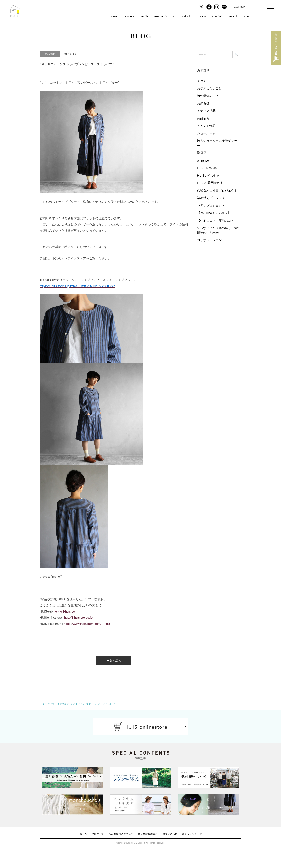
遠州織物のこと (208, 95)
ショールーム (206, 133)
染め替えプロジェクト (212, 197)
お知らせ (203, 103)
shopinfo (217, 16)
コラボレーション (209, 240)
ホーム (83, 833)
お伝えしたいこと (209, 88)
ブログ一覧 (98, 833)
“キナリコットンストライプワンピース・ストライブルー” (86, 703)
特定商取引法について (121, 833)
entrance (203, 160)
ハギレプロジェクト (211, 205)
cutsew (201, 16)
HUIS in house (207, 167)
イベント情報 (206, 125)
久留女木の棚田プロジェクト (217, 190)
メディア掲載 (206, 110)
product (185, 16)
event (233, 16)
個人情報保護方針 (148, 833)
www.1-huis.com (66, 611)
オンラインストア (192, 833)
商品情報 (203, 118)
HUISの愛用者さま (210, 182)
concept (129, 16)
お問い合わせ (170, 833)
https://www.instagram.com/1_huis (87, 623)
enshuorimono (164, 16)
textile (144, 16)
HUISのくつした (208, 175)
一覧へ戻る (114, 660)
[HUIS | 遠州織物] (15, 8)
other (246, 16)
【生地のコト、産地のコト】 (217, 220)
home (113, 16)
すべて (201, 80)
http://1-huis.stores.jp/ (78, 617)
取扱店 (201, 152)
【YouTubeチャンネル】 (213, 212)
